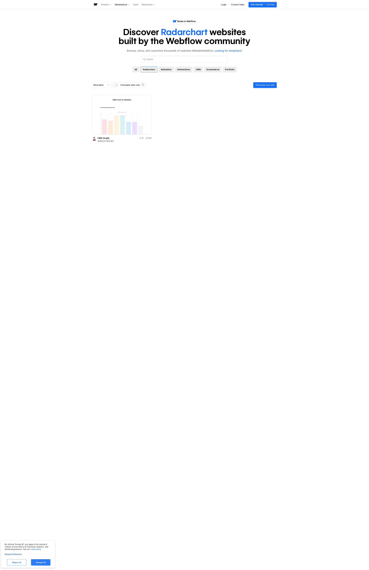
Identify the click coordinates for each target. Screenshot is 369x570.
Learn (135, 4)
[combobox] (101, 85)
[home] (95, 4)
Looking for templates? (228, 50)
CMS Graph (103, 138)
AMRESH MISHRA (105, 141)
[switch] (115, 85)
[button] (106, 4)
